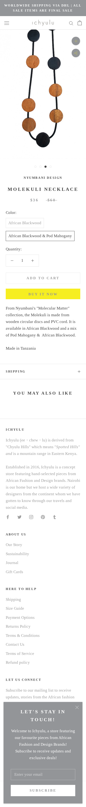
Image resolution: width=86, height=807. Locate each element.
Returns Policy (18, 626)
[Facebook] (8, 517)
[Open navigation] (6, 23)
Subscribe (43, 790)
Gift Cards (14, 572)
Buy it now (43, 294)
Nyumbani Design (43, 178)
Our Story (14, 544)
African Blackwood (24, 223)
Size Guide (15, 608)
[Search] (71, 22)
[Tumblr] (55, 517)
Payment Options (20, 617)
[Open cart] (80, 22)
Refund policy (18, 662)
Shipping (16, 371)
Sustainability (17, 554)
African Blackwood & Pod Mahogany (40, 236)
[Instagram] (31, 517)
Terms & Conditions (23, 635)
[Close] (77, 707)
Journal (12, 562)
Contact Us (15, 644)
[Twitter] (19, 517)
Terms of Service (20, 653)
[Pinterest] (43, 517)
